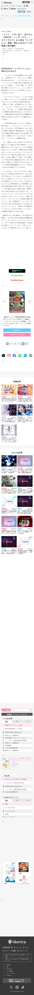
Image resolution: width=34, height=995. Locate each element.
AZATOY (10, 48)
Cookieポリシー (10, 975)
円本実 (2, 55)
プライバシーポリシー (11, 973)
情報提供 (26, 2)
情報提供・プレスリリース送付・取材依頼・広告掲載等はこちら (17, 980)
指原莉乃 (26, 50)
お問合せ (5, 8)
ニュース (5, 6)
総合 (6, 722)
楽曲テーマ (5, 52)
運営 (7, 966)
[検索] (31, 710)
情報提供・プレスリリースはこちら (17, 714)
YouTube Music (17, 280)
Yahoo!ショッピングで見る (17, 334)
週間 (17, 722)
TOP (2, 16)
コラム (13, 6)
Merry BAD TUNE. (7, 50)
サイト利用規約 (10, 971)
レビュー (20, 6)
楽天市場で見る (17, 330)
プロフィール (22, 951)
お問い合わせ (9, 969)
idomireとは (9, 964)
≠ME (4, 48)
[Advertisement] (17, 842)
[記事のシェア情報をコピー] (30, 355)
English (28, 11)
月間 (27, 722)
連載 (27, 6)
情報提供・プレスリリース (18, 8)
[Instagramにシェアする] (9, 355)
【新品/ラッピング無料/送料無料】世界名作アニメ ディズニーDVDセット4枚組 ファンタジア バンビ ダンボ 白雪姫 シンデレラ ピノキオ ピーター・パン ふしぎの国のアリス (17, 321)
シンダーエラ (18, 50)
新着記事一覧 (8, 947)
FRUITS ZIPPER (19, 48)
